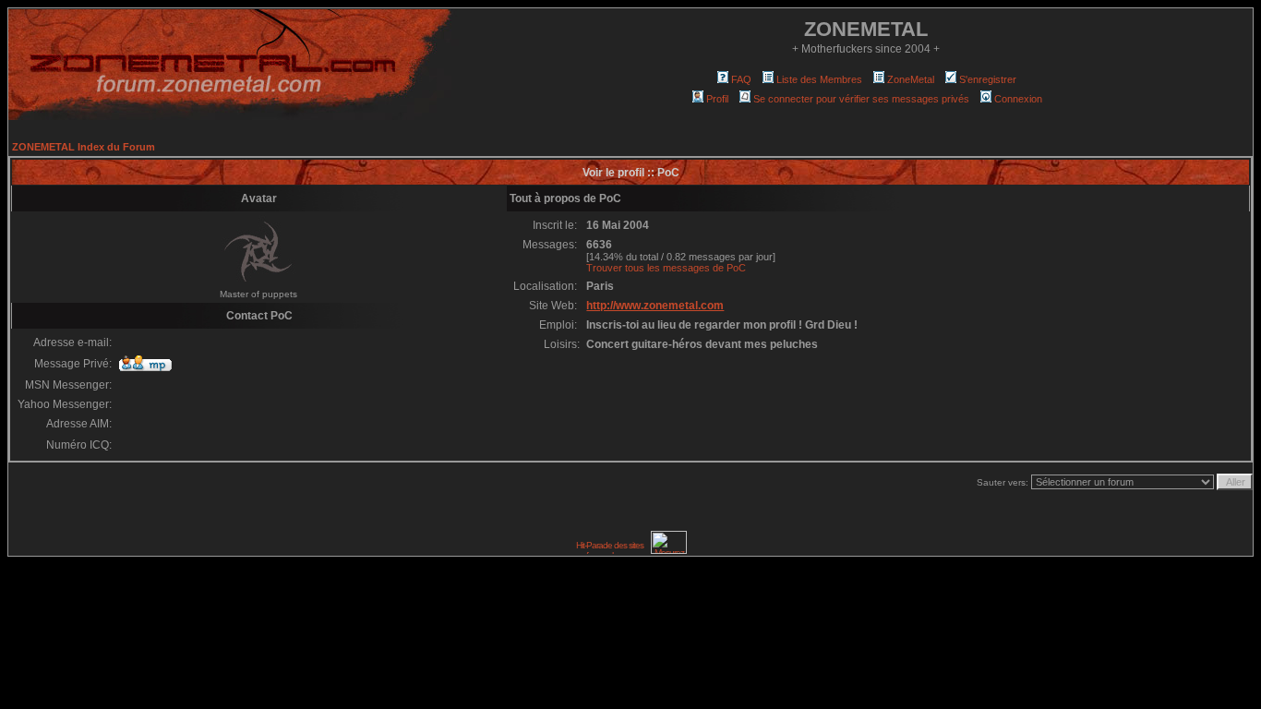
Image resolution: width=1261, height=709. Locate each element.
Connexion (1018, 98)
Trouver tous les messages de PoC (666, 267)
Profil (717, 98)
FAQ (741, 79)
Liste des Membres (819, 79)
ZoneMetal (910, 79)
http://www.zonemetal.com (655, 305)
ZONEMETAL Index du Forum (83, 146)
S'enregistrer (987, 79)
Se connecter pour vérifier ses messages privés (861, 98)
